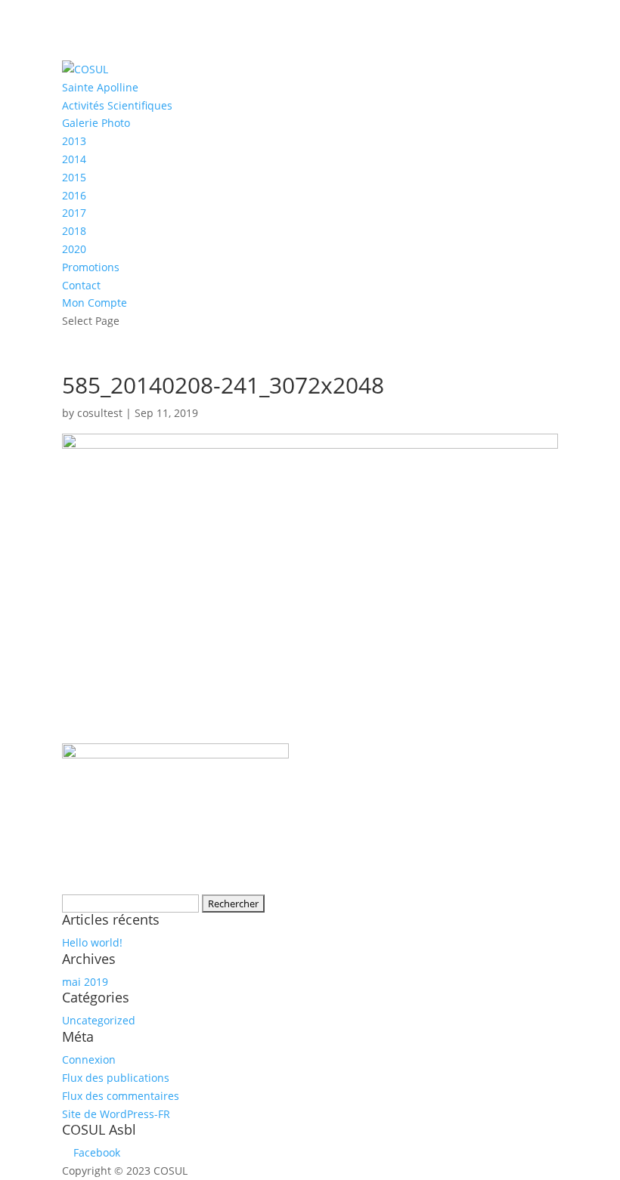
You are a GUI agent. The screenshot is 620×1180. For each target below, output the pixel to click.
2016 (74, 195)
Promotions (90, 267)
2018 (74, 231)
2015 (74, 177)
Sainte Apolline (100, 87)
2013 (74, 141)
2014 (74, 159)
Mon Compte (94, 302)
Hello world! (92, 942)
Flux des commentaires (120, 1096)
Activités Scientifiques (117, 105)
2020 (74, 249)
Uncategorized (98, 1020)
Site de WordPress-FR (116, 1114)
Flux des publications (115, 1077)
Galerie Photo (96, 123)
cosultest (99, 413)
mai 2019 (85, 982)
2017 (74, 212)
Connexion (89, 1059)
